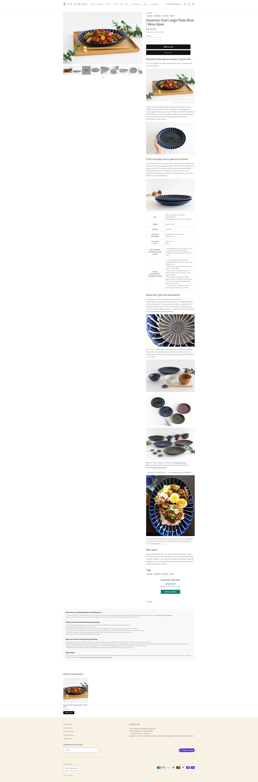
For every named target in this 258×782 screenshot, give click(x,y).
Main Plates (157, 16)
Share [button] (150, 602)
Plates (172, 16)
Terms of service (68, 731)
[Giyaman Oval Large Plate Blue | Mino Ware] (75, 690)
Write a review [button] (170, 592)
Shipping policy (68, 735)
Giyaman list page (179, 463)
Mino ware (165, 16)
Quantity (148, 35)
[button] (101, 4)
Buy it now (168, 52)
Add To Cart (69, 713)
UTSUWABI (70, 775)
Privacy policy (67, 728)
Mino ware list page (160, 467)
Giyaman (149, 16)
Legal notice (67, 738)
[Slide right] (107, 77)
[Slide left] (98, 77)
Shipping (148, 32)
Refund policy (67, 724)
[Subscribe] (97, 750)
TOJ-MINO (149, 13)
